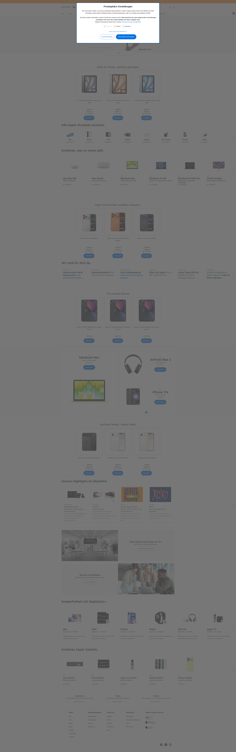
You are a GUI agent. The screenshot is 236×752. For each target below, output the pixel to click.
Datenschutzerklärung (128, 22)
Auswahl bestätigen (107, 36)
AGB (139, 22)
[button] (118, 31)
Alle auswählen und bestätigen (126, 36)
